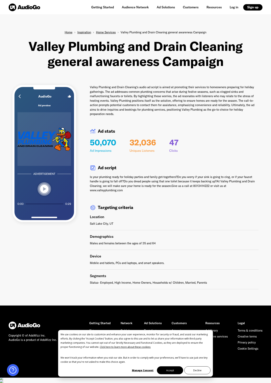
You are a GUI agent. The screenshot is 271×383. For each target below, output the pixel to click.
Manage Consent (143, 370)
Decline (197, 370)
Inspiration (84, 32)
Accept (170, 370)
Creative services (216, 336)
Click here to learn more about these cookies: (125, 347)
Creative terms (247, 336)
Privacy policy (247, 342)
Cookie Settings (248, 348)
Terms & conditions (250, 330)
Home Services (106, 32)
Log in (234, 7)
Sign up (253, 7)
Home (68, 32)
